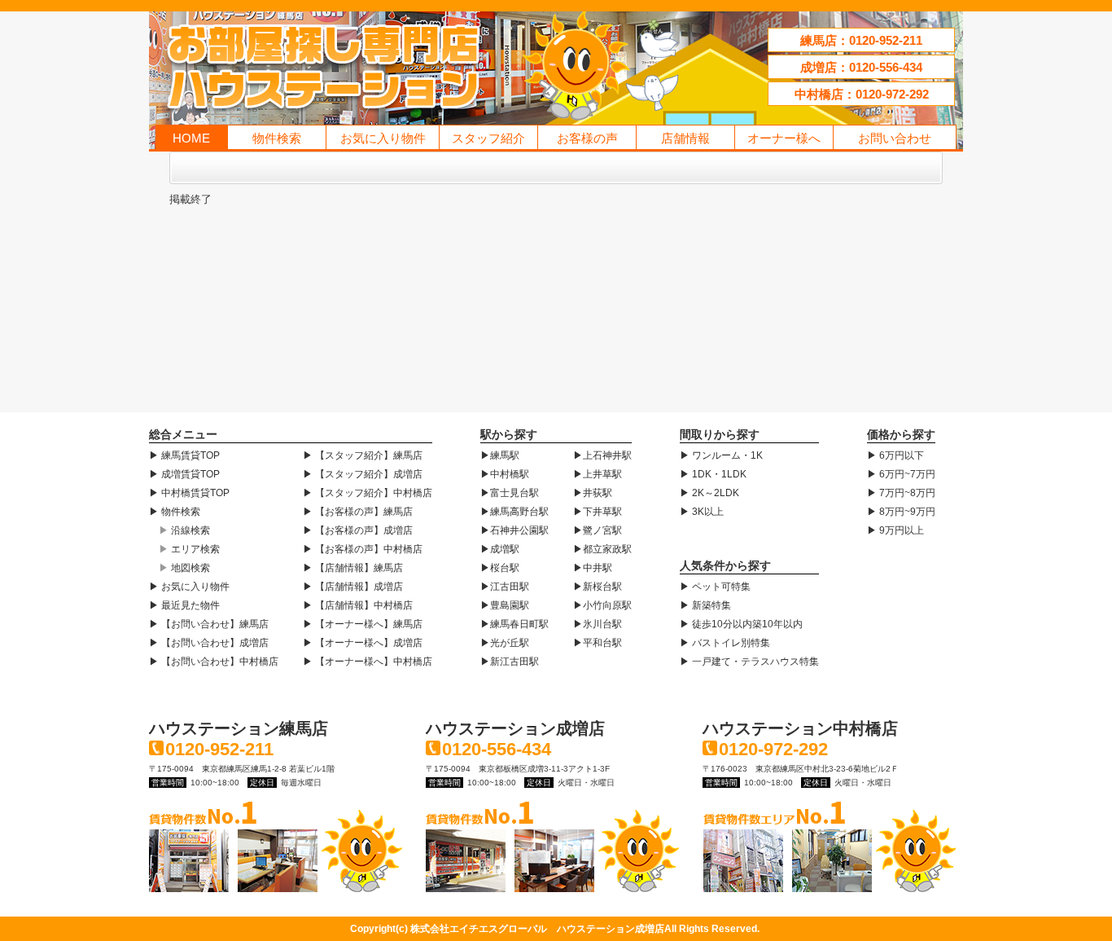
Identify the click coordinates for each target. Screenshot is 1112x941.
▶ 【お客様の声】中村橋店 (362, 549)
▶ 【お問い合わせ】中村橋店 (213, 661)
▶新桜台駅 (597, 586)
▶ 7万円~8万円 (901, 493)
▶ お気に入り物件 (189, 586)
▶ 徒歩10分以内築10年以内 (741, 624)
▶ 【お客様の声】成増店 (358, 530)
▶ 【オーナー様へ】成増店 (362, 643)
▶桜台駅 (499, 568)
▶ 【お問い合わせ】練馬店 (209, 624)
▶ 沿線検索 (184, 530)
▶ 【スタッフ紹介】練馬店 (362, 455)
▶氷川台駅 (597, 624)
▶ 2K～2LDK (709, 493)
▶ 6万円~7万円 (901, 474)
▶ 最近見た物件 (184, 605)
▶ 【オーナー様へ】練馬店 (362, 624)
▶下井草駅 (597, 511)
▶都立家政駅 (602, 549)
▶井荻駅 (592, 493)
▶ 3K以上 (702, 511)
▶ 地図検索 (184, 568)
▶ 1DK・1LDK (713, 474)
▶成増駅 (499, 549)
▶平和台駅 (597, 643)
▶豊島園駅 (504, 605)
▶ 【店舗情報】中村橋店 (358, 605)
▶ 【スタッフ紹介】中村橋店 (367, 493)
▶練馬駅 (499, 455)
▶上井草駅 (597, 474)
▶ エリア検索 (189, 549)
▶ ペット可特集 (715, 586)
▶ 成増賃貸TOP (184, 474)
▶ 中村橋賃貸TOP (189, 493)
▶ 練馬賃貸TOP (184, 455)
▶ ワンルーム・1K (721, 455)
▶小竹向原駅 (602, 605)
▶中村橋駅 (504, 474)
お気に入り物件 (383, 138)
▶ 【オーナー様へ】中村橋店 (367, 661)
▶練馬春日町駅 (514, 624)
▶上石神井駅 (602, 455)
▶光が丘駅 (504, 643)
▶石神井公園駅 (514, 530)
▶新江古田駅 (509, 661)
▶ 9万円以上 (895, 530)
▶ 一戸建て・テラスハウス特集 (749, 661)
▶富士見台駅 (509, 493)
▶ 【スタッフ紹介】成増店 (362, 474)
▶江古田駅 (504, 586)
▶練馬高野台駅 (514, 511)
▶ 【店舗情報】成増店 (353, 586)
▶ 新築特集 (705, 605)
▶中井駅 (592, 568)
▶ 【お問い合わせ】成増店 (209, 643)
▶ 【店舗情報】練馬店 (353, 568)
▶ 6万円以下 (895, 455)
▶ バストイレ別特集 (725, 643)
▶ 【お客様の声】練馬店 (358, 511)
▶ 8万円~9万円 (901, 511)
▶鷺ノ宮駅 (597, 530)
